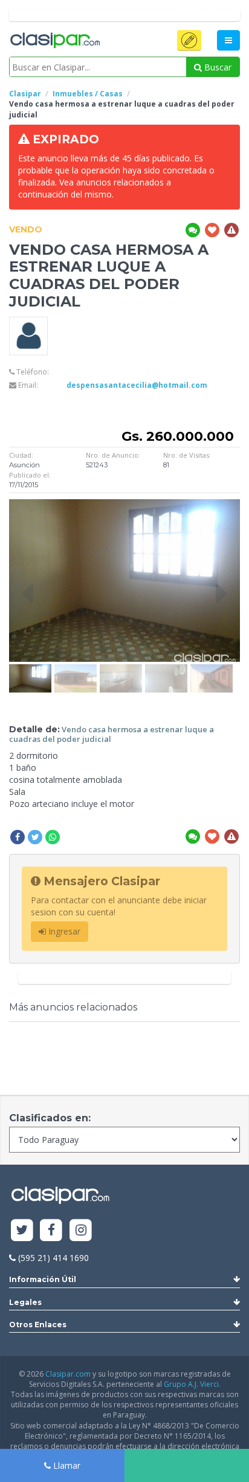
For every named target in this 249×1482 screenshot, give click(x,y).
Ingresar (63, 931)
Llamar (65, 1465)
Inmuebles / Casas (88, 94)
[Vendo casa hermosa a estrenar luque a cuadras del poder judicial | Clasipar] (30, 670)
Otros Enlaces (37, 1324)
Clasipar (25, 94)
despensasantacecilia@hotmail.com (136, 385)
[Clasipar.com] (54, 41)
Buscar (216, 67)
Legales (25, 1302)
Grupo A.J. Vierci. (192, 1384)
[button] (189, 40)
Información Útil (42, 1279)
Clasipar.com (68, 1374)
